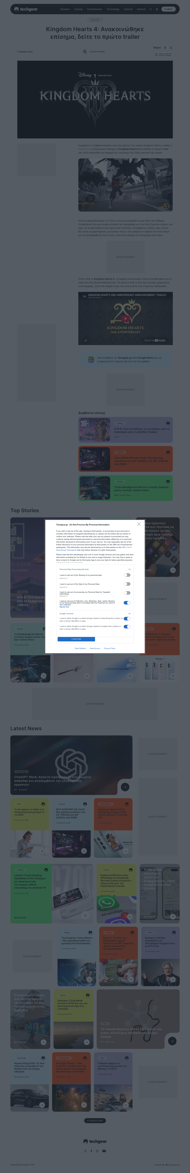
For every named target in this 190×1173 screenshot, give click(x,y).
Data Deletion (80, 648)
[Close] (139, 524)
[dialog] (95, 586)
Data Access (95, 648)
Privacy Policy (109, 648)
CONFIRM (76, 639)
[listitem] (95, 569)
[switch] (127, 575)
